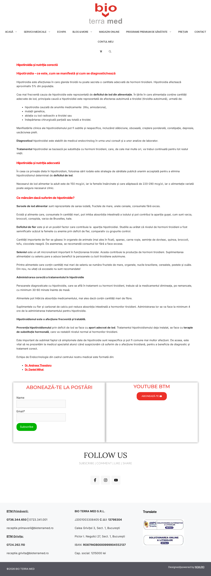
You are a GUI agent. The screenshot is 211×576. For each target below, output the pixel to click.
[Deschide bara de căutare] (110, 52)
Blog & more (80, 31)
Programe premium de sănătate (146, 31)
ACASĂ (9, 31)
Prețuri (183, 31)
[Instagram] (105, 480)
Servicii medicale (35, 31)
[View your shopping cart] (101, 52)
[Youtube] (116, 480)
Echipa (61, 31)
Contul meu (105, 41)
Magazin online (109, 31)
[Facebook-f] (95, 480)
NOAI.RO (199, 567)
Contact (200, 31)
